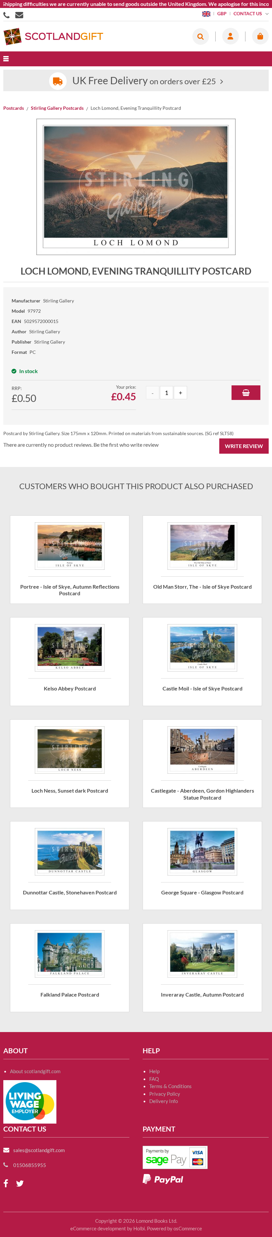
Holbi (139, 1228)
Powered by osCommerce (174, 1228)
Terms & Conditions (170, 1086)
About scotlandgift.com (35, 1071)
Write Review (244, 446)
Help (154, 1071)
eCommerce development (98, 1228)
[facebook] (5, 1183)
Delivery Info (163, 1101)
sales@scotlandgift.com (39, 1150)
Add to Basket (246, 392)
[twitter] (20, 1183)
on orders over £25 (144, 81)
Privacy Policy (164, 1094)
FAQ (154, 1079)
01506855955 (7, 15)
